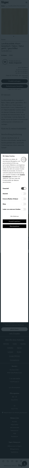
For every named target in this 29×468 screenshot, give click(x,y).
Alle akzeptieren (14, 226)
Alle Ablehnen (14, 216)
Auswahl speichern (14, 221)
